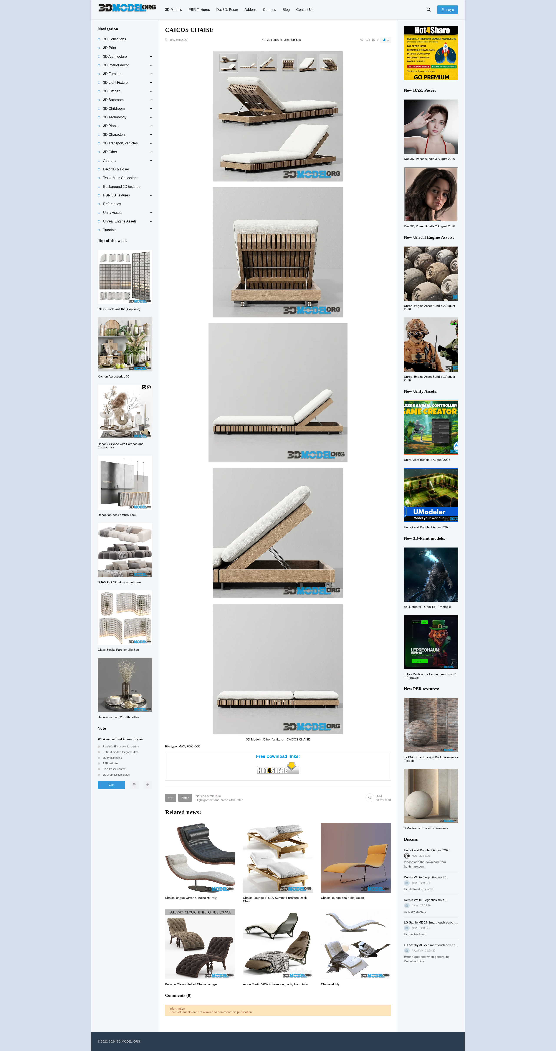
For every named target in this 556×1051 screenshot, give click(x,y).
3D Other (110, 152)
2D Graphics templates (116, 774)
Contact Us (304, 9)
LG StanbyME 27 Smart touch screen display (431, 922)
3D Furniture (274, 39)
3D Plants (110, 126)
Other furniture (292, 39)
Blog (286, 9)
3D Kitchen (111, 91)
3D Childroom (114, 108)
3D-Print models (112, 757)
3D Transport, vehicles (120, 143)
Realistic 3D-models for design (120, 746)
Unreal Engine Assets (120, 221)
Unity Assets (112, 212)
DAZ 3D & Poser (116, 169)
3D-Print (109, 48)
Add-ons (109, 160)
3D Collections (114, 39)
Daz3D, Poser (227, 9)
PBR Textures (199, 9)
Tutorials (109, 230)
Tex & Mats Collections (120, 178)
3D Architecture (115, 56)
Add (383, 797)
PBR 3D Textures (116, 195)
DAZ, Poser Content (114, 769)
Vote (111, 785)
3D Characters (114, 134)
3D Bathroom (113, 100)
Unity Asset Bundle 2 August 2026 (427, 850)
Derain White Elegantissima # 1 (425, 877)
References (112, 204)
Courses (269, 9)
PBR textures (110, 763)
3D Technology (114, 117)
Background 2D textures (121, 186)
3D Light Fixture (115, 82)
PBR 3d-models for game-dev (120, 752)
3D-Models (173, 9)
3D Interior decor (116, 65)
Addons (250, 9)
